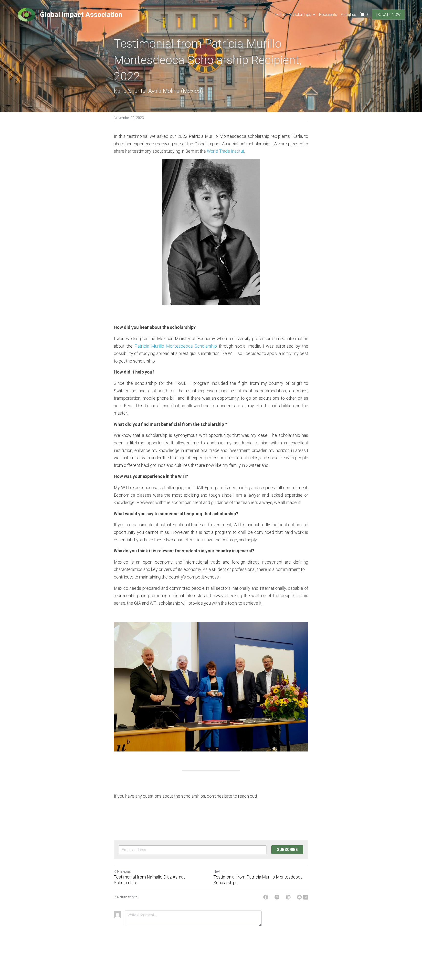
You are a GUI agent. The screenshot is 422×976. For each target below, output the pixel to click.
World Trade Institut (225, 151)
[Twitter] (276, 897)
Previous (124, 871)
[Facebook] (265, 897)
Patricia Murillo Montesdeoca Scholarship (176, 346)
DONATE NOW (388, 14)
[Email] (299, 897)
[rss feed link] (305, 897)
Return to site (127, 897)
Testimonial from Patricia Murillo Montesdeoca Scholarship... (258, 879)
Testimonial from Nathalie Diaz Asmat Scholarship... (149, 879)
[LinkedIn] (288, 897)
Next (216, 871)
